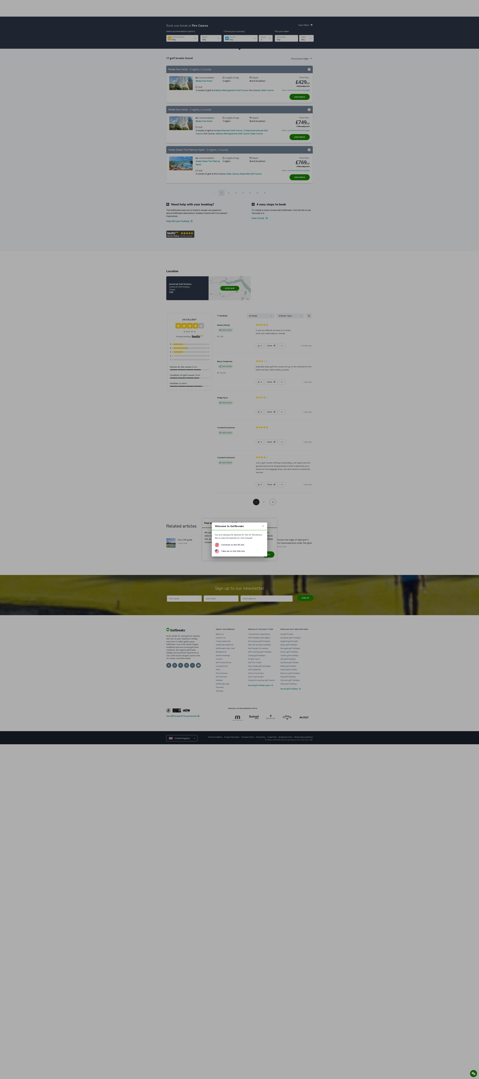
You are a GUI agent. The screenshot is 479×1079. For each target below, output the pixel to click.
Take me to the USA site (233, 551)
